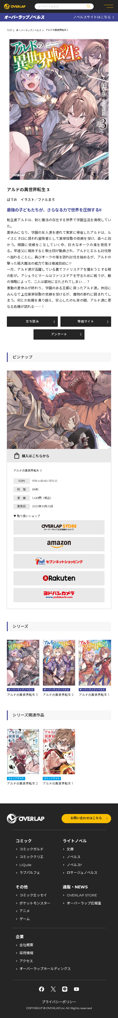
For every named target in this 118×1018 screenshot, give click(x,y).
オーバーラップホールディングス (45, 969)
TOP (9, 30)
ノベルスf (74, 865)
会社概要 (26, 945)
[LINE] (64, 989)
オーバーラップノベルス (28, 30)
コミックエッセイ (33, 895)
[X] (53, 989)
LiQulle (25, 865)
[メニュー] (108, 6)
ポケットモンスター (34, 903)
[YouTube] (76, 989)
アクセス (26, 961)
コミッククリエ (31, 857)
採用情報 (26, 953)
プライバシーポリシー (59, 1002)
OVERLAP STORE (82, 895)
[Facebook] (41, 989)
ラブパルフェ (29, 873)
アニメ (24, 911)
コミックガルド (31, 849)
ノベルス (73, 857)
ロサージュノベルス (82, 873)
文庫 (70, 849)
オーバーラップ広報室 (84, 903)
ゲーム (24, 919)
